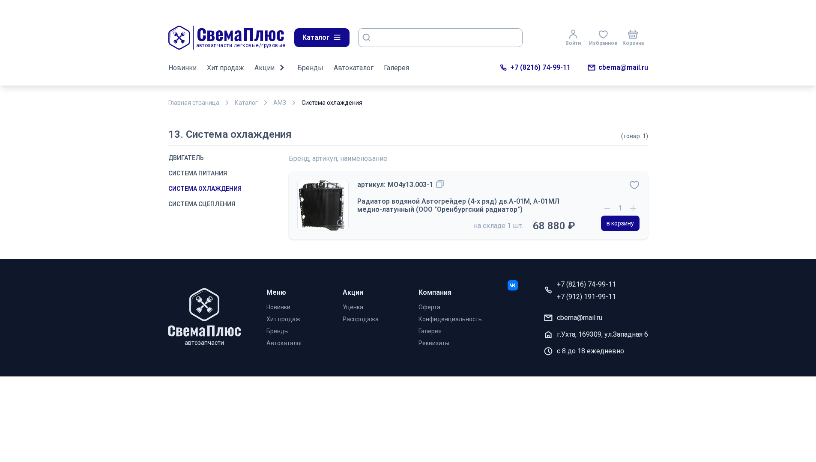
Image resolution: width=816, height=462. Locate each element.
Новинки (182, 68)
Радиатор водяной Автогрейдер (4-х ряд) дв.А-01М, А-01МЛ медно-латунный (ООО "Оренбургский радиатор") (458, 205)
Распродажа (361, 319)
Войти (573, 43)
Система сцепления (201, 204)
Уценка (353, 307)
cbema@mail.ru (623, 67)
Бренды (310, 68)
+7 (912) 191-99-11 (586, 297)
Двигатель (186, 157)
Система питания (197, 173)
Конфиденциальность (450, 319)
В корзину (620, 223)
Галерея (396, 68)
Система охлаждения (205, 188)
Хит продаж (225, 68)
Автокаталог (354, 68)
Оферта (429, 307)
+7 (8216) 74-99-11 (540, 67)
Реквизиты (433, 343)
